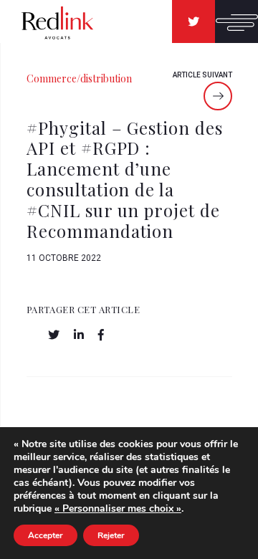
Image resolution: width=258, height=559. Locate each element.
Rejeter (111, 535)
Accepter (45, 535)
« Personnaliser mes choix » (117, 508)
